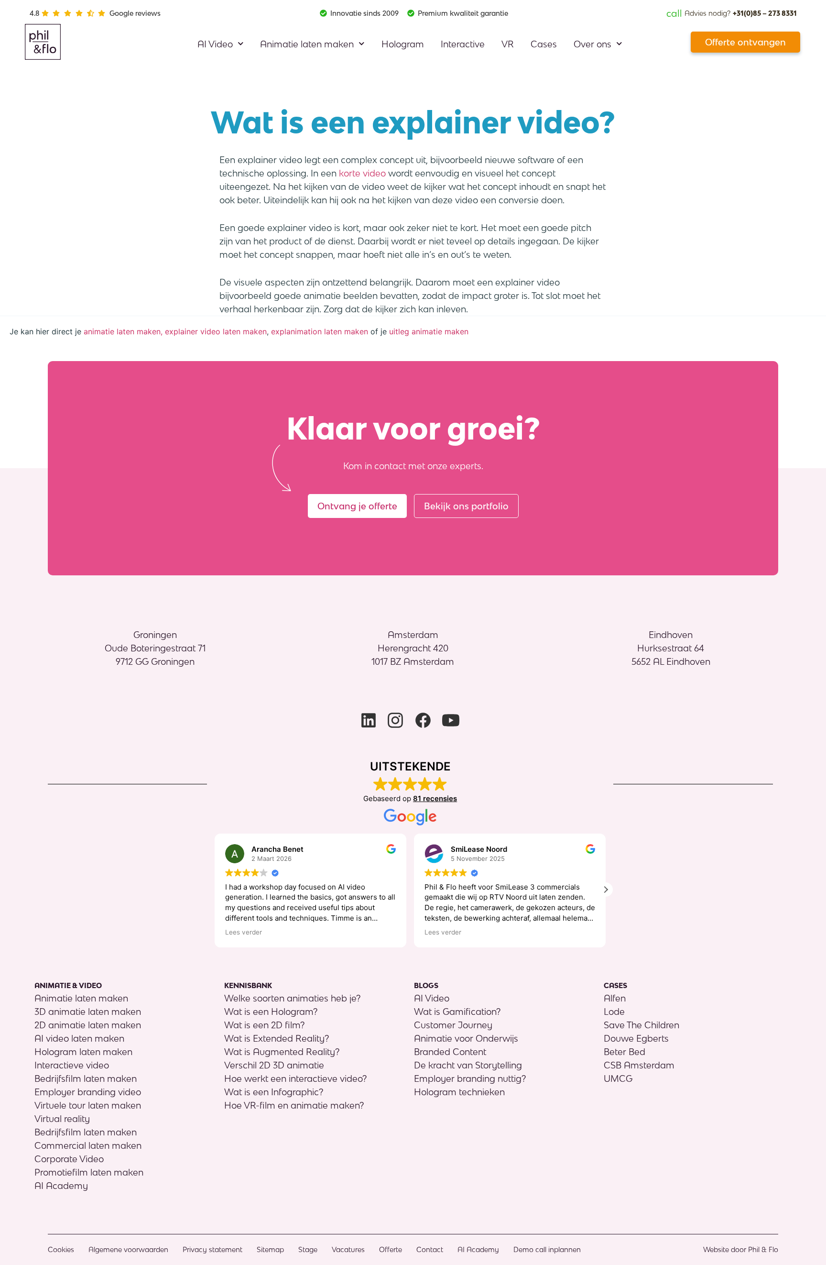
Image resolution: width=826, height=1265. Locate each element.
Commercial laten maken (87, 1145)
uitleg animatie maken (428, 331)
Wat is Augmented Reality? (281, 1051)
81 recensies (435, 798)
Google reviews (135, 13)
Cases (544, 44)
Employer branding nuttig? (470, 1078)
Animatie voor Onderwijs (466, 1038)
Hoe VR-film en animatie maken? (294, 1105)
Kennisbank (248, 985)
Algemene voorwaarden (128, 1249)
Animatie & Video (68, 985)
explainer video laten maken (216, 331)
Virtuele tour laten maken (87, 1105)
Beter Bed (624, 1051)
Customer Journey (453, 1025)
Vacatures (348, 1249)
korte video (362, 173)
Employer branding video (87, 1092)
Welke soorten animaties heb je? (292, 998)
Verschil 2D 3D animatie (274, 1065)
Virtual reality (62, 1118)
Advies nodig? (731, 13)
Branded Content (450, 1051)
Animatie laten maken (307, 44)
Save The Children (641, 1025)
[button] (605, 889)
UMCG (618, 1078)
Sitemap (270, 1249)
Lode (614, 1011)
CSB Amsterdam (639, 1065)
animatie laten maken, (123, 331)
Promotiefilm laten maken (88, 1172)
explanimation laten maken (319, 331)
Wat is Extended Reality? (276, 1038)
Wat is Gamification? (457, 1011)
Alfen (615, 998)
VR (507, 44)
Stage (307, 1249)
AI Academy (61, 1185)
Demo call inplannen (547, 1249)
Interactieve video (71, 1065)
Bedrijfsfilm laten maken (85, 1078)
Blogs (426, 985)
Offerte (390, 1249)
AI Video (215, 44)
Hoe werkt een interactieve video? (295, 1078)
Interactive (463, 44)
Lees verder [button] (243, 932)
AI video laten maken (79, 1038)
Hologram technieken (459, 1092)
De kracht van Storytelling (468, 1065)
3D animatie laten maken (87, 1011)
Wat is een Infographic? (273, 1092)
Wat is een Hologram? (270, 1011)
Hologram (402, 44)
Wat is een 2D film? (264, 1025)
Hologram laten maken (83, 1051)
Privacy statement (212, 1249)
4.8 (34, 13)
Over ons (592, 44)
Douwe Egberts (636, 1038)
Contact (429, 1249)
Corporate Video (69, 1159)
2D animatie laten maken (87, 1025)
